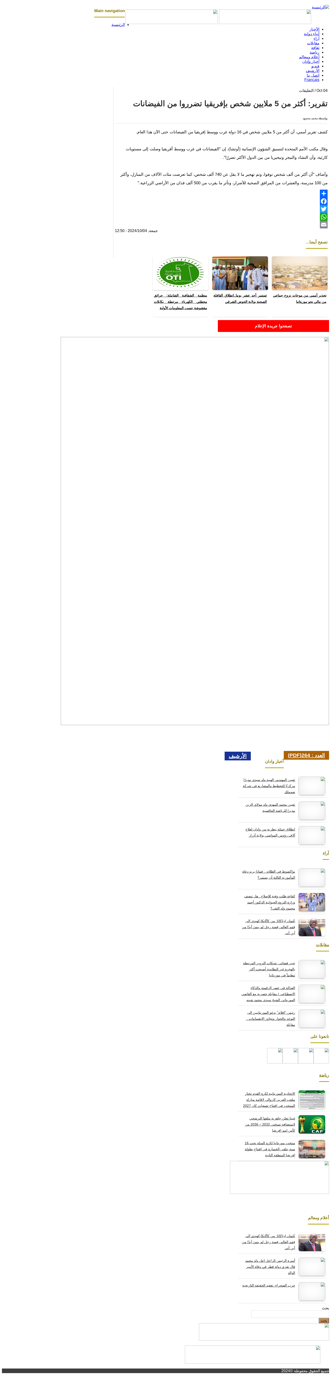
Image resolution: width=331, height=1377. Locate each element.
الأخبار (314, 29)
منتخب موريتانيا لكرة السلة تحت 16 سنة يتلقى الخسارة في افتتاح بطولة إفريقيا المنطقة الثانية (270, 1149)
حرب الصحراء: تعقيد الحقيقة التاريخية (268, 1285)
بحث (325, 1308)
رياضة (314, 52)
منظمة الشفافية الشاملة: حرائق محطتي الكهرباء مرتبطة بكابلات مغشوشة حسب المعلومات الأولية (180, 301)
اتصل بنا (313, 75)
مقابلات (313, 43)
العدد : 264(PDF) (306, 755)
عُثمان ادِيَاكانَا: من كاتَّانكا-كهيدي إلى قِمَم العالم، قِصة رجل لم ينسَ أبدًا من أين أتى (268, 927)
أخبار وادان (310, 61)
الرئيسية (118, 25)
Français (311, 80)
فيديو (315, 66)
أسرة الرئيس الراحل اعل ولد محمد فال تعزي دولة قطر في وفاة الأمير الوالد (270, 1267)
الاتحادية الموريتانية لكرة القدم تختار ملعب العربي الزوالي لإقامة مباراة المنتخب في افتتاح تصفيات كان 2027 (269, 1100)
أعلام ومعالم (309, 57)
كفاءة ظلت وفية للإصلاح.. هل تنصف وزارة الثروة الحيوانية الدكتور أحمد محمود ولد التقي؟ (269, 902)
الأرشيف (312, 71)
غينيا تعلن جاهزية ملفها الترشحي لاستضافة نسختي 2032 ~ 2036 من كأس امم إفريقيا (270, 1124)
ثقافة (315, 48)
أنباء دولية (311, 34)
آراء (316, 38)
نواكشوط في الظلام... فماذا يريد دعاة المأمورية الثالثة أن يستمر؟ (268, 874)
